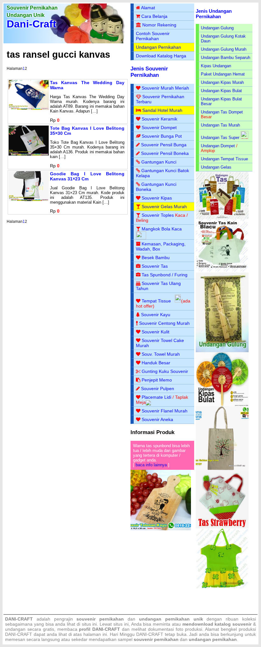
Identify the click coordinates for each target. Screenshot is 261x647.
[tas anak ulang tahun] (222, 587)
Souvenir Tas (155, 266)
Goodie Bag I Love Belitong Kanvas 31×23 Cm (87, 176)
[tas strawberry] (222, 527)
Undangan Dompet (218, 145)
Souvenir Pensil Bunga (164, 144)
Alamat (148, 7)
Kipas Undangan (216, 65)
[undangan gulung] (222, 350)
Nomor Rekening (159, 24)
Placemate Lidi (156, 397)
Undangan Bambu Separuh (225, 57)
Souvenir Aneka (157, 419)
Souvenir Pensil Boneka (165, 153)
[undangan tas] (222, 217)
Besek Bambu (156, 257)
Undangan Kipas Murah (222, 82)
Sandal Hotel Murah (162, 110)
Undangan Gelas (216, 167)
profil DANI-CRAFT (99, 629)
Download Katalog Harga (161, 55)
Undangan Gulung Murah (223, 49)
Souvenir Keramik (159, 118)
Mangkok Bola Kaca (162, 228)
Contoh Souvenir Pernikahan (153, 36)
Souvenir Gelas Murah (164, 206)
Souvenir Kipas (157, 197)
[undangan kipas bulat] (222, 405)
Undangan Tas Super (220, 137)
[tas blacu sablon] (222, 468)
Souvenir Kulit (155, 331)
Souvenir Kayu (155, 314)
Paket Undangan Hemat (223, 74)
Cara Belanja (154, 16)
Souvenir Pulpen (157, 388)
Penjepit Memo (157, 379)
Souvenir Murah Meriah (165, 88)
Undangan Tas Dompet (222, 112)
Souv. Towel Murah (161, 354)
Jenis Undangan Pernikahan (214, 13)
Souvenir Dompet (159, 127)
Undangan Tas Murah (220, 125)
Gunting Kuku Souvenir (165, 371)
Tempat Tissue (156, 300)
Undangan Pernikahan (158, 47)
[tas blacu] (222, 271)
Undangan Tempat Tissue (224, 158)
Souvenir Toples (158, 215)
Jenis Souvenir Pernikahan (149, 72)
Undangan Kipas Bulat (221, 90)
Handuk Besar (156, 362)
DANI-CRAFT (149, 634)
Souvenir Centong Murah (164, 323)
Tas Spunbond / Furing (164, 274)
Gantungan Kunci (158, 161)
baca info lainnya (151, 464)
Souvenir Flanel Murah (164, 410)
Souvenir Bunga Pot (162, 136)
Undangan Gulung (217, 27)
